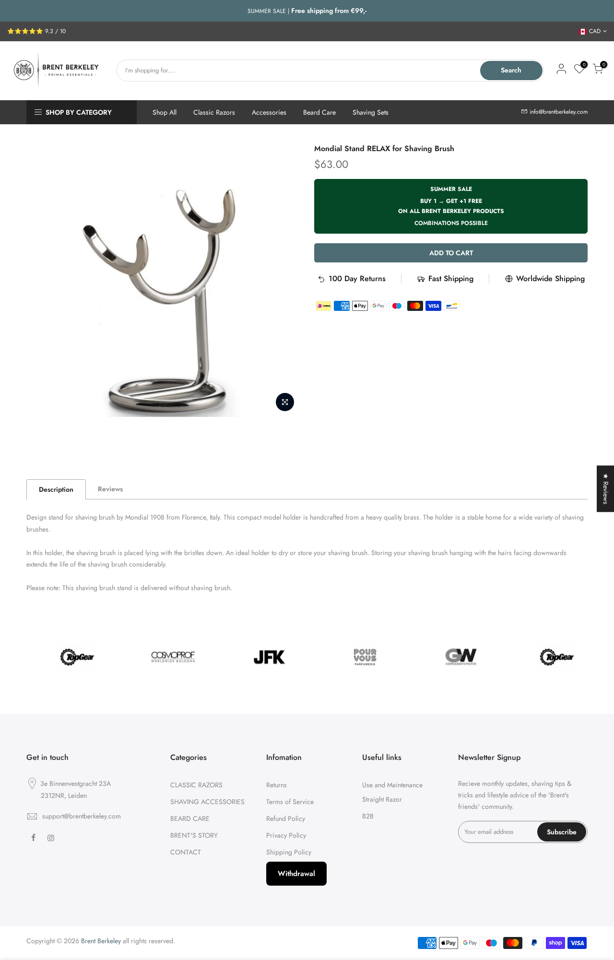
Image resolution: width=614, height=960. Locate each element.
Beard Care (319, 112)
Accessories (269, 112)
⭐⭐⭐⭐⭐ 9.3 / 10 (36, 31)
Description (56, 489)
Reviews (110, 489)
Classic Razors (214, 112)
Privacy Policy (286, 835)
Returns (276, 785)
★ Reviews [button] (606, 488)
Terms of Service (290, 801)
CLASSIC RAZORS (196, 785)
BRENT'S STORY (194, 835)
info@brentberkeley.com (559, 111)
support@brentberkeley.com (81, 816)
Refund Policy (285, 818)
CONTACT (185, 852)
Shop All (165, 112)
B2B (368, 816)
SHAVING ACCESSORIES (207, 801)
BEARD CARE (190, 818)
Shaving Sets (371, 112)
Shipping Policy (288, 852)
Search (511, 70)
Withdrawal (296, 873)
